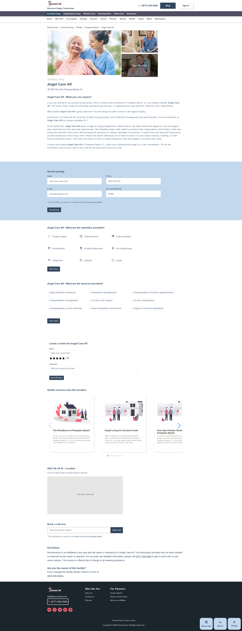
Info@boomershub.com (57, 596)
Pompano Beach (92, 27)
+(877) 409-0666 (149, 5)
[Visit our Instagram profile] (55, 610)
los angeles (71, 19)
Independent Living (72, 14)
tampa (141, 19)
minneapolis (160, 19)
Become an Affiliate (118, 600)
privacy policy (96, 202)
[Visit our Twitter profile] (60, 610)
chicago (83, 19)
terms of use (80, 202)
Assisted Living (53, 14)
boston (123, 19)
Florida (79, 27)
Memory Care (89, 14)
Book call (117, 530)
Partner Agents (116, 593)
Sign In (186, 6)
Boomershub (52, 27)
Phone (108, 176)
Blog (168, 6)
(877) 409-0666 (144, 556)
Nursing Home (104, 14)
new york (59, 19)
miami (149, 19)
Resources (131, 14)
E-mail (49, 189)
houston (94, 19)
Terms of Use (130, 620)
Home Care (119, 14)
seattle (132, 19)
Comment (53, 364)
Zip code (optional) (113, 189)
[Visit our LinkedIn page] (70, 610)
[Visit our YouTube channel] (49, 610)
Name (49, 176)
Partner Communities (118, 597)
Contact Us (89, 597)
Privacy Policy (117, 620)
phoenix (113, 19)
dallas (49, 19)
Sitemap (88, 600)
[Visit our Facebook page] (65, 610)
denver (104, 19)
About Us (88, 593)
